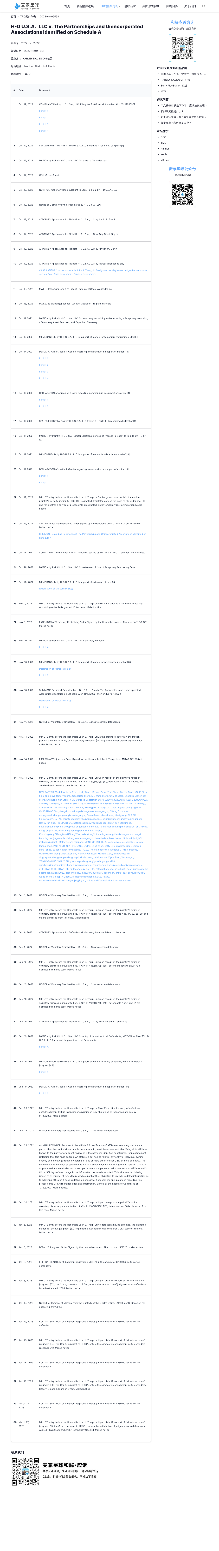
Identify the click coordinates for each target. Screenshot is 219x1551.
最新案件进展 (85, 6)
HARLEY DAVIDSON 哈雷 (175, 79)
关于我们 (190, 6)
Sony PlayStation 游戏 (174, 85)
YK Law (165, 160)
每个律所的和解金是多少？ (176, 122)
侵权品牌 (130, 6)
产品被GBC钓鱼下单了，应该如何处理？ (184, 105)
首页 (67, 6)
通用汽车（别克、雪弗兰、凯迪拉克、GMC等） (182, 74)
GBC (163, 137)
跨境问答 (172, 6)
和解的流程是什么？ (172, 111)
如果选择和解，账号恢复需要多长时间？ (184, 117)
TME (163, 143)
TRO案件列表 (109, 6)
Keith (164, 154)
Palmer (165, 148)
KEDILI (165, 91)
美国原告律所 (151, 6)
